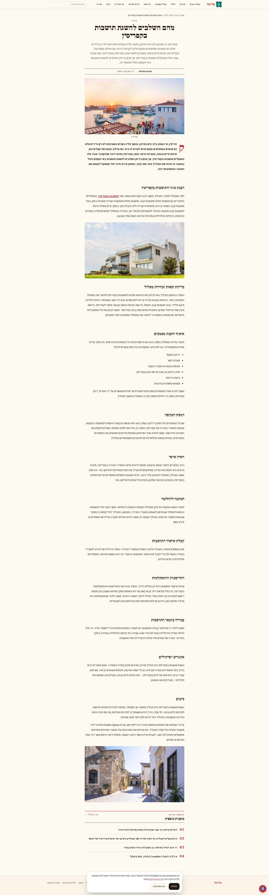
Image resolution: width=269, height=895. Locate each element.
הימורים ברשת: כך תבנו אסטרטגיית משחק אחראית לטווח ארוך (147, 829)
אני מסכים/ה (159, 886)
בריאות (147, 4)
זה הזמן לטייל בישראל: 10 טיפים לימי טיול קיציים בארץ (150, 847)
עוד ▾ (99, 4)
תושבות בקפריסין (108, 196)
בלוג (108, 4)
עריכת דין (119, 4)
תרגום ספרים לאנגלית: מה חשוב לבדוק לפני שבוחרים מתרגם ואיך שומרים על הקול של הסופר (133, 838)
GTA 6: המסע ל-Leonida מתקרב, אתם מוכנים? (153, 856)
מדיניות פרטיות (69, 882)
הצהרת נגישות (53, 882)
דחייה (174, 886)
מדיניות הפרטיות (155, 879)
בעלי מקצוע (160, 4)
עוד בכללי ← (91, 814)
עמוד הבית (195, 4)
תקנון (80, 882)
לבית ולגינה (133, 4)
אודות (182, 4)
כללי (173, 4)
